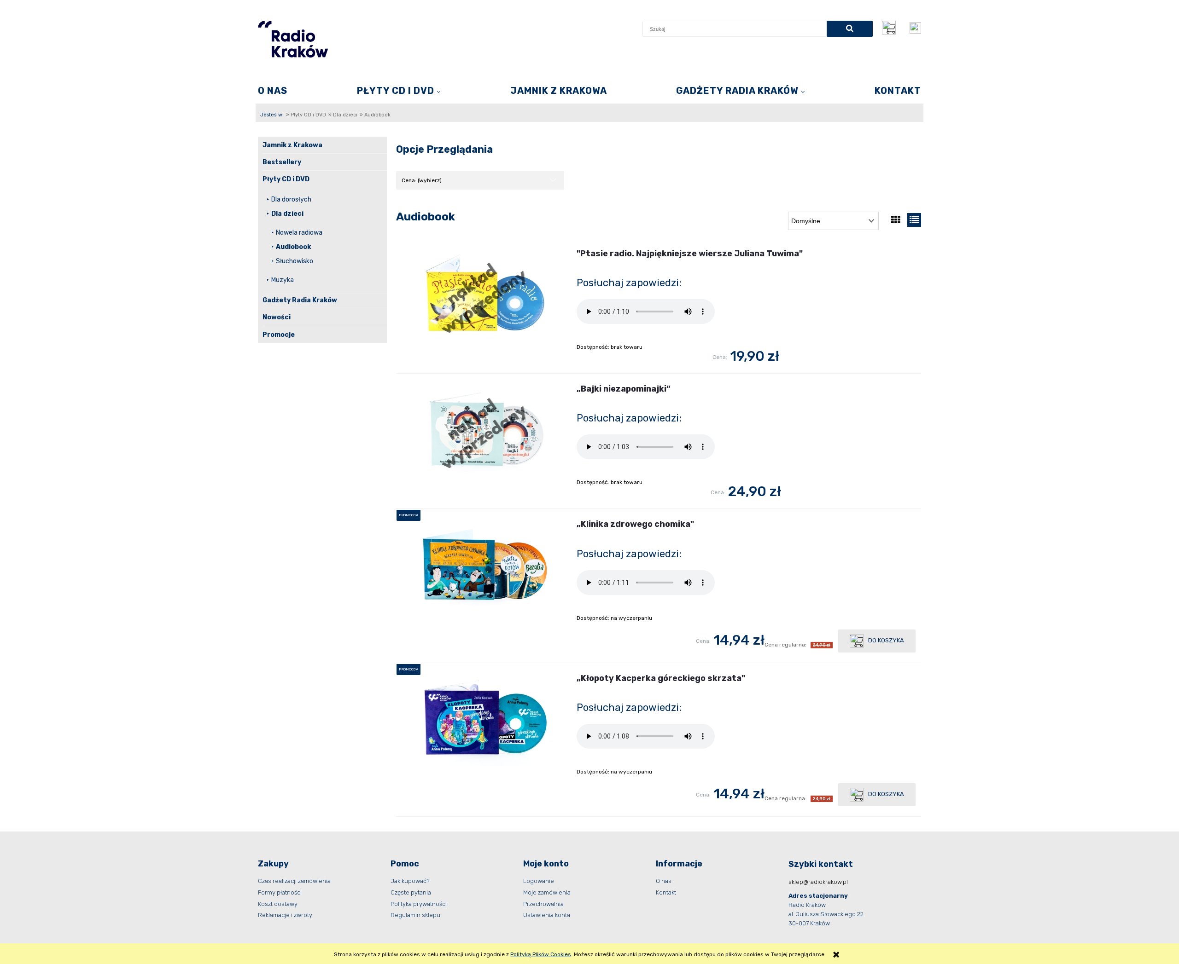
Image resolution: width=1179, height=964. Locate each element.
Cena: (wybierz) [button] (422, 180)
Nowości (277, 317)
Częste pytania (411, 892)
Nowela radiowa (299, 233)
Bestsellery (282, 162)
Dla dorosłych (291, 199)
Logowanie (538, 880)
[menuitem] (272, 90)
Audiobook (293, 247)
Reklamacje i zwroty (285, 915)
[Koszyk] (891, 28)
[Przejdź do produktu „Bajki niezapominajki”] (484, 430)
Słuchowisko (294, 261)
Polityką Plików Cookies (540, 954)
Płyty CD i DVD (286, 179)
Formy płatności (280, 892)
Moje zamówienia (547, 892)
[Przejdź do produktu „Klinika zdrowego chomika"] (484, 566)
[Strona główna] (293, 39)
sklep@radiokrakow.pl (818, 881)
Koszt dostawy (278, 904)
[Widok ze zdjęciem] (895, 219)
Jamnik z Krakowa (292, 145)
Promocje (279, 335)
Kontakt (666, 892)
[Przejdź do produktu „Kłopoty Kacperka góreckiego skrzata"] (484, 720)
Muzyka (282, 280)
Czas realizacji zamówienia (294, 880)
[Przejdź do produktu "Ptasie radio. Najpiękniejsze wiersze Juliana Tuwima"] (484, 295)
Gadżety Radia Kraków (300, 300)
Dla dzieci (287, 214)
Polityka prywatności (419, 904)
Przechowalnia (543, 904)
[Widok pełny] (914, 219)
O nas (663, 880)
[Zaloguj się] (915, 28)
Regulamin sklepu (415, 915)
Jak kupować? (410, 880)
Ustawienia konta (546, 915)
